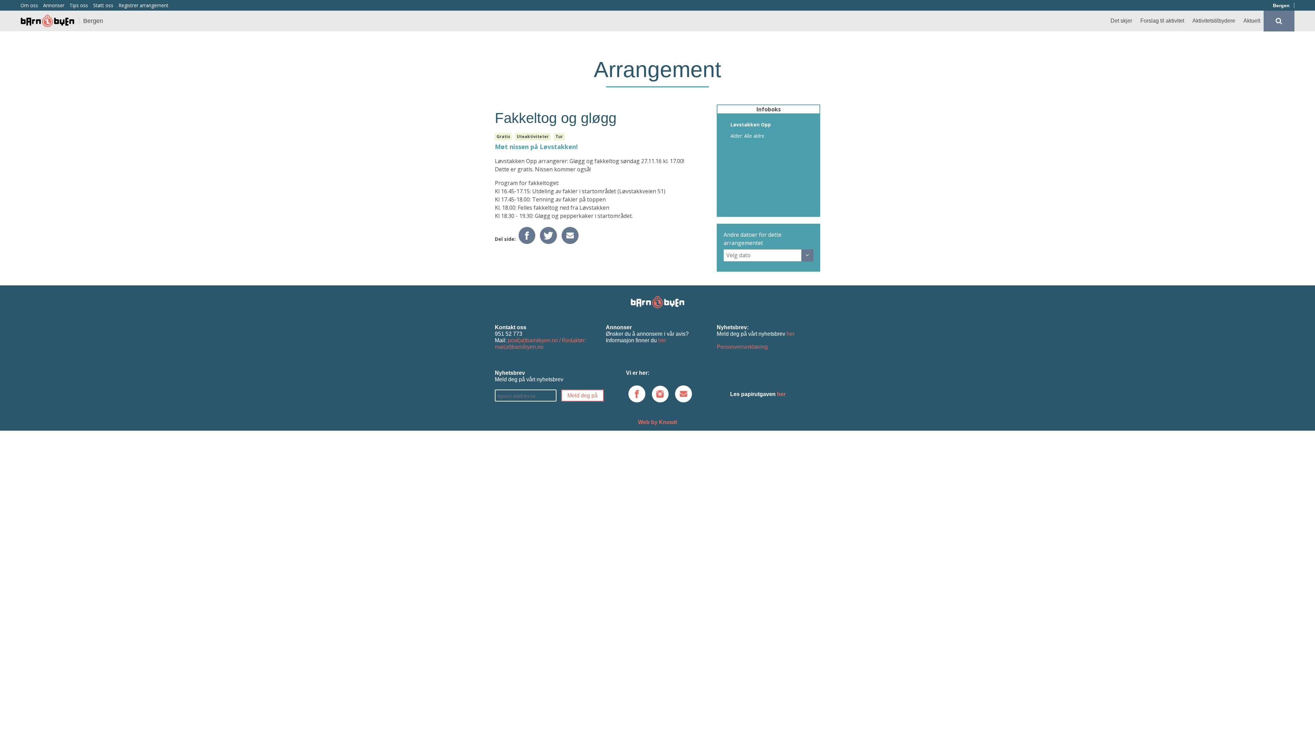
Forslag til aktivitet (1162, 21)
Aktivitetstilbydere (1213, 21)
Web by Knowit (657, 422)
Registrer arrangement (143, 5)
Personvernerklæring (742, 347)
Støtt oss (103, 5)
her (662, 340)
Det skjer (1121, 21)
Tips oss (79, 5)
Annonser (53, 5)
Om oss (29, 5)
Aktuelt (1251, 21)
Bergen (1281, 5)
